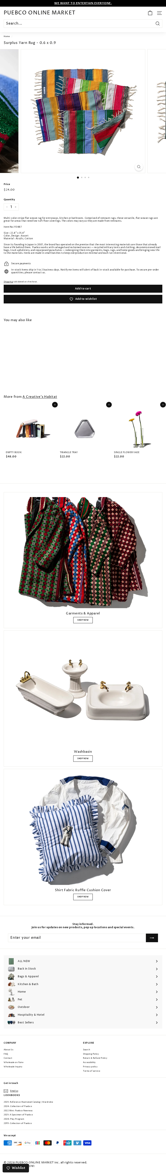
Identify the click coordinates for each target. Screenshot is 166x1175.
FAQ (6, 1054)
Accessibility (89, 1062)
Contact (8, 1058)
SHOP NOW (83, 620)
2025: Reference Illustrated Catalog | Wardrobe (28, 1102)
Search (86, 1049)
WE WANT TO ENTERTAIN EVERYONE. (83, 3)
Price (7, 184)
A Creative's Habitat (39, 397)
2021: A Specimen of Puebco (18, 1114)
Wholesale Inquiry (13, 1066)
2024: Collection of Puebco (18, 1106)
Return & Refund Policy (95, 1058)
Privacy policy (90, 1066)
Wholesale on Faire (13, 1062)
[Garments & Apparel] (83, 552)
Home (7, 36)
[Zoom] (139, 167)
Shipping (8, 282)
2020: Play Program (14, 1119)
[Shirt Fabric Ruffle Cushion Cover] (83, 829)
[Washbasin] (83, 690)
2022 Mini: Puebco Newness (18, 1110)
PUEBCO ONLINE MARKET (39, 13)
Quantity (9, 199)
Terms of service (91, 1071)
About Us (8, 1049)
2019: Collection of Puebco (18, 1123)
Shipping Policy (91, 1054)
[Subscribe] (152, 938)
